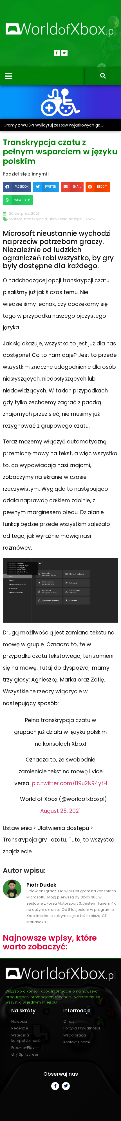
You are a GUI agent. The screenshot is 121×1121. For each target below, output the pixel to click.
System (16, 219)
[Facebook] (57, 53)
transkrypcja (35, 219)
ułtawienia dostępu (66, 219)
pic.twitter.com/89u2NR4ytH (69, 783)
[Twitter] (64, 53)
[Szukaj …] (103, 76)
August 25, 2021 (60, 811)
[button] (17, 187)
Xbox (89, 219)
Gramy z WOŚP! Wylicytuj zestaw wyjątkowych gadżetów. (55, 125)
